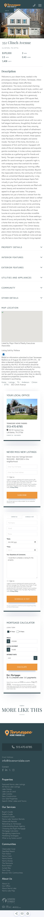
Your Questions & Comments (16, 555)
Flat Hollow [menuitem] (6, 853)
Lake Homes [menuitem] (7, 789)
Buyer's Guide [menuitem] (7, 812)
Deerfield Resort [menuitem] (8, 851)
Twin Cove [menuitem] (6, 870)
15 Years (21, 632)
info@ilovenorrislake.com (16, 760)
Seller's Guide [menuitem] (7, 814)
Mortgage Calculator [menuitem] (10, 831)
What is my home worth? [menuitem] (12, 838)
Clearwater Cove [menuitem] (8, 849)
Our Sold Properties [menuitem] (9, 798)
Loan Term (11, 627)
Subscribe (22, 495)
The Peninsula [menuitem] (7, 863)
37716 (6, 384)
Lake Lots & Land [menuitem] (9, 791)
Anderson (25, 382)
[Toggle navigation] (39, 5)
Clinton (34, 382)
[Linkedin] (6, 770)
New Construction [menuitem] (9, 796)
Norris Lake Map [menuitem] (8, 890)
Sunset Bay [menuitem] (6, 868)
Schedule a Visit (29, 516)
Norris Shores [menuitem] (7, 861)
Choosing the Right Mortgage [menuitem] (13, 828)
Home (4, 382)
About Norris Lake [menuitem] (9, 888)
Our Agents (17, 435)
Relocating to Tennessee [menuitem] (11, 824)
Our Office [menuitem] (6, 886)
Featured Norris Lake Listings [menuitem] (13, 784)
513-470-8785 (15, 426)
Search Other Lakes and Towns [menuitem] (14, 801)
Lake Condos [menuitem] (7, 794)
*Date (8, 539)
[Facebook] (3, 770)
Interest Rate (12, 654)
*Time (8, 547)
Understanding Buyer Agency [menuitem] (13, 826)
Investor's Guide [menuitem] (8, 816)
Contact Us (10, 435)
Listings (12, 382)
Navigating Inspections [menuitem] (11, 833)
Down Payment (12, 646)
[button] (3, 23)
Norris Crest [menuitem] (7, 856)
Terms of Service (12, 607)
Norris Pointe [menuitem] (7, 858)
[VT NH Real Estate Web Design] (22, 901)
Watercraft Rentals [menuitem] (9, 821)
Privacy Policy (14, 487)
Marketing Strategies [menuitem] (10, 835)
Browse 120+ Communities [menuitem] (12, 872)
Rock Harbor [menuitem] (7, 865)
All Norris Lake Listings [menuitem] (11, 787)
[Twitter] (10, 770)
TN (18, 382)
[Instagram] (13, 770)
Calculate (22, 667)
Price (8, 638)
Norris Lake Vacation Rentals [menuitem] (13, 819)
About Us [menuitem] (6, 883)
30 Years (12, 632)
